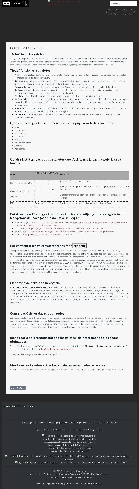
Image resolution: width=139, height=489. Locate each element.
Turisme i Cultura (86, 29)
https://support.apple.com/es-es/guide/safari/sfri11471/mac (46, 234)
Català (15, 406)
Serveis (66, 29)
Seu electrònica (47, 29)
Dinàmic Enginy (58, 483)
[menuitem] (8, 29)
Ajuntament (24, 29)
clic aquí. (80, 246)
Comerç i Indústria (114, 29)
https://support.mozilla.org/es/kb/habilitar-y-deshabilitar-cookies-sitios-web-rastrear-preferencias (71, 231)
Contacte (104, 474)
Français (8, 406)
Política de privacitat (65, 477)
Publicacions (12, 35)
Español (22, 406)
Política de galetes (84, 477)
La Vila (8, 29)
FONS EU (29, 35)
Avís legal (51, 477)
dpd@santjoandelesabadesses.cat (57, 349)
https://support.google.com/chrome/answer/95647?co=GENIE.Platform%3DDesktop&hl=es (62, 228)
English (30, 406)
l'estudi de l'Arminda (93, 483)
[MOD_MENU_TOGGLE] (13, 29)
